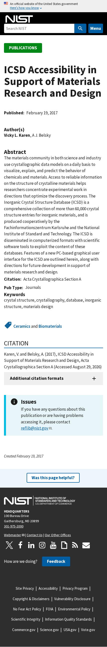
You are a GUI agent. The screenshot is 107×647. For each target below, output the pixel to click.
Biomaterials (50, 326)
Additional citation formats (36, 378)
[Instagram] (42, 545)
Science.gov (49, 629)
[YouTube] (53, 545)
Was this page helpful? (53, 477)
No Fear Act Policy (27, 609)
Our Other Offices (58, 535)
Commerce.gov (23, 629)
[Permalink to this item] (26, 129)
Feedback (56, 561)
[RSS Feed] (75, 545)
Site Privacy (25, 588)
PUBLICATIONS (23, 48)
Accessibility (48, 588)
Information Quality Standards (68, 619)
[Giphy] (64, 545)
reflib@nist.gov (34, 428)
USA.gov (69, 629)
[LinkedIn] (31, 545)
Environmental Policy (74, 609)
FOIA (49, 609)
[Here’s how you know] (53, 6)
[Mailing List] (86, 545)
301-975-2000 (13, 526)
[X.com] (9, 545)
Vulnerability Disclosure (72, 598)
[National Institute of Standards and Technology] (39, 501)
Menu (95, 28)
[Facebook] (20, 545)
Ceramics (21, 326)
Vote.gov (88, 629)
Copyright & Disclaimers (31, 598)
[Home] (19, 19)
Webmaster (12, 535)
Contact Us (35, 535)
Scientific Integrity (25, 619)
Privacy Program (75, 588)
